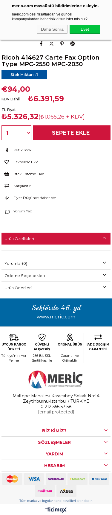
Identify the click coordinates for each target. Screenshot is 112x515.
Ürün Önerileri (18, 287)
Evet (85, 29)
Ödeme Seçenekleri (24, 275)
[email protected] (56, 412)
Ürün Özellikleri (19, 238)
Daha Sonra (52, 29)
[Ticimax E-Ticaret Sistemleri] (56, 510)
